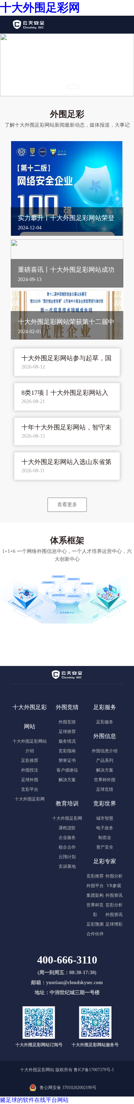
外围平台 (95, 885)
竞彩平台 (29, 789)
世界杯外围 (104, 779)
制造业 (104, 837)
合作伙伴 (95, 933)
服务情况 (67, 741)
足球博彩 (114, 924)
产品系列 (104, 760)
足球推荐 (67, 731)
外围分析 (114, 876)
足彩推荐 (29, 760)
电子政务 (104, 827)
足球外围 (29, 779)
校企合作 (67, 847)
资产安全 (104, 847)
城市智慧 (104, 818)
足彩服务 (104, 721)
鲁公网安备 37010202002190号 (68, 1087)
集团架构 (95, 895)
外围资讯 (114, 895)
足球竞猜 (104, 789)
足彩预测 (95, 924)
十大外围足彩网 (40, 7)
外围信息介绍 (105, 750)
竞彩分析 (114, 904)
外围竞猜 (67, 721)
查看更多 (67, 504)
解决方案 (67, 779)
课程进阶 (67, 827)
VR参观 (113, 885)
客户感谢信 (67, 770)
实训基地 (67, 866)
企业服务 (67, 837)
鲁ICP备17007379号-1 (94, 1069)
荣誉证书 (67, 760)
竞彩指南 (67, 750)
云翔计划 (67, 856)
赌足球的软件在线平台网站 (34, 1100)
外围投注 (29, 770)
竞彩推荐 (95, 876)
